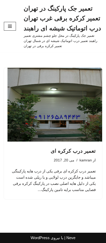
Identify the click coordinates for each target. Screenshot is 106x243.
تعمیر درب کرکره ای (73, 151)
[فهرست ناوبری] (10, 26)
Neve (70, 238)
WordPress (40, 238)
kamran (86, 160)
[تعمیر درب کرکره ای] (53, 105)
